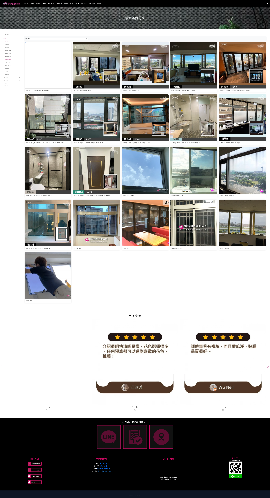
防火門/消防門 (8, 65)
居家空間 (7, 47)
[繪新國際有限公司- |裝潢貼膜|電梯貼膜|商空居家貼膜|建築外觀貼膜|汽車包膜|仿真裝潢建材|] (11, 4)
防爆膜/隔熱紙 (8, 59)
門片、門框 (7, 62)
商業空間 (7, 44)
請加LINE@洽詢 (104, 466)
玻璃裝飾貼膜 (8, 56)
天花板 (6, 71)
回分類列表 (7, 34)
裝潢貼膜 (6, 41)
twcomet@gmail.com (103, 468)
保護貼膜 (7, 68)
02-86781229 (103, 463)
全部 (4, 38)
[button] (267, 3)
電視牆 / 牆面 (8, 50)
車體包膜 (6, 83)
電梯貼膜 (6, 77)
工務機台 (7, 74)
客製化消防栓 (6, 85)
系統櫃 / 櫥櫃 (8, 53)
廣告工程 (6, 80)
